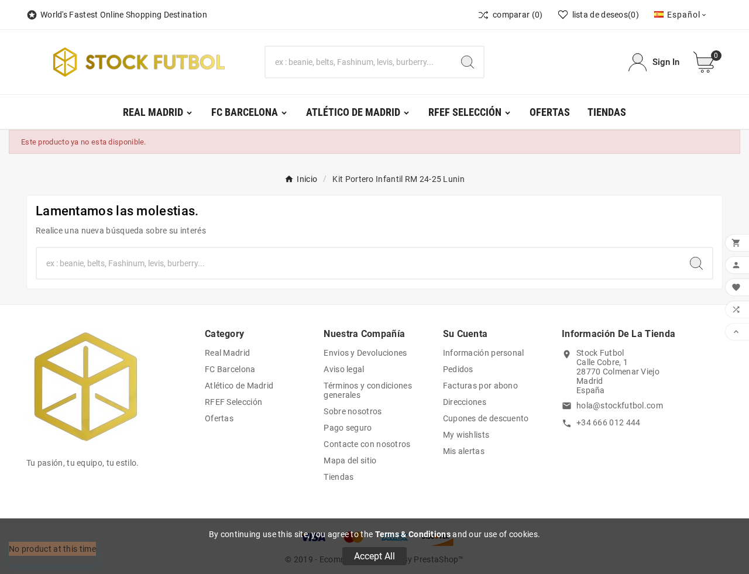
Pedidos (458, 369)
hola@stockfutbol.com (619, 405)
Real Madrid (227, 353)
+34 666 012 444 (608, 422)
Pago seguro (348, 427)
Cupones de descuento (486, 418)
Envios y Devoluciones (365, 353)
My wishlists (466, 434)
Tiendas (338, 477)
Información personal (483, 353)
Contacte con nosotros (367, 444)
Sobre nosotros (353, 411)
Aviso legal (344, 369)
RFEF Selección (233, 402)
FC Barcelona (230, 369)
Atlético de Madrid (239, 385)
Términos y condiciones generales (368, 390)
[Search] (467, 62)
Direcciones (464, 402)
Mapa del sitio (350, 460)
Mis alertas (464, 451)
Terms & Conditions (413, 534)
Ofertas (219, 418)
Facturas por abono (480, 385)
